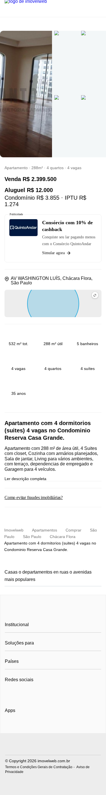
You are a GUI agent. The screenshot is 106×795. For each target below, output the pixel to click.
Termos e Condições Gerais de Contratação (38, 767)
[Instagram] (18, 694)
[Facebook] (9, 694)
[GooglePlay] (61, 727)
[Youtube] (28, 694)
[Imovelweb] (53, 611)
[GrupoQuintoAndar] (53, 745)
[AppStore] (23, 726)
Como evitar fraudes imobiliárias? (34, 497)
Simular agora (53, 253)
